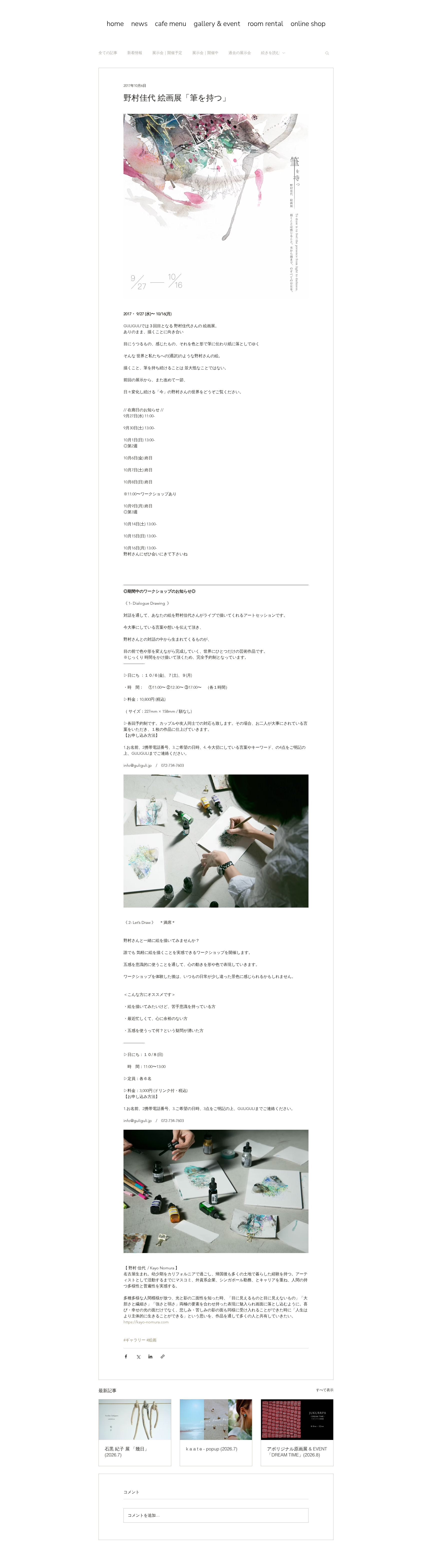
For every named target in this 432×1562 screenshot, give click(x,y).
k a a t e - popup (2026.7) (211, 1449)
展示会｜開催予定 (167, 53)
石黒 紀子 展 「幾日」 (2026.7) (127, 1452)
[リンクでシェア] (162, 1356)
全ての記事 (107, 53)
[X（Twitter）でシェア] (138, 1356)
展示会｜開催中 (205, 53)
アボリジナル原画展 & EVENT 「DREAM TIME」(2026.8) (297, 1452)
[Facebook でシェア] (126, 1356)
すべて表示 (325, 1390)
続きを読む (270, 53)
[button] (327, 53)
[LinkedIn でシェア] (150, 1356)
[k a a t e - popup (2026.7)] (216, 1419)
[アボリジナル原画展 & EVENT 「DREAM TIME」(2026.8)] (297, 1419)
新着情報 (134, 53)
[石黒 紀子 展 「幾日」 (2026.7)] (135, 1419)
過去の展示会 (239, 53)
